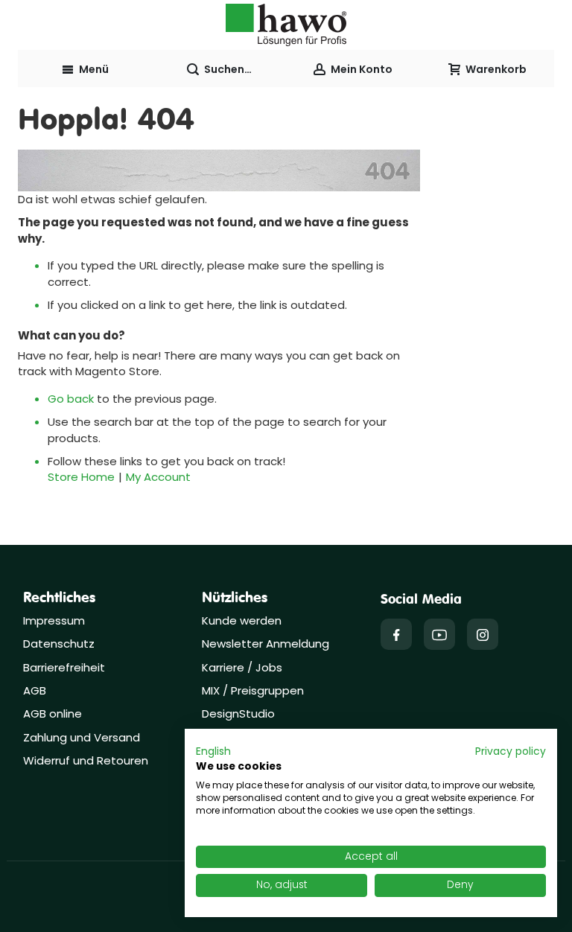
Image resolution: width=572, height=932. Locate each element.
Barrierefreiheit (64, 667)
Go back (71, 398)
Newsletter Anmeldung (265, 643)
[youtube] (439, 634)
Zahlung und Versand (81, 737)
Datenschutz (59, 643)
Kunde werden (242, 620)
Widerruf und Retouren (85, 760)
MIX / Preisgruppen (253, 690)
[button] (213, 752)
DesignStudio (238, 713)
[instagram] (482, 634)
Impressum (54, 620)
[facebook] (396, 634)
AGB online (52, 713)
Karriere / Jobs (243, 667)
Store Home (81, 477)
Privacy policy (510, 751)
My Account (158, 477)
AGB (34, 690)
